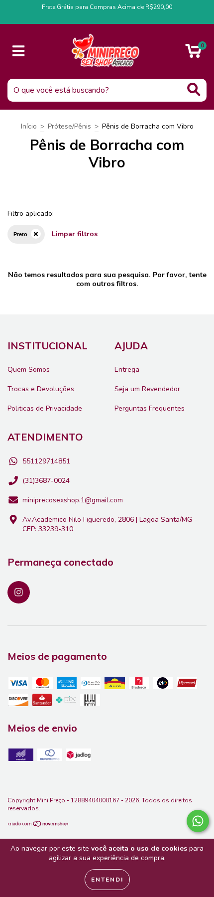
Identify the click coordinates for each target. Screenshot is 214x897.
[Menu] (18, 51)
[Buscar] (194, 89)
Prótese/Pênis (69, 126)
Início (29, 126)
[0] (193, 54)
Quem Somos (28, 369)
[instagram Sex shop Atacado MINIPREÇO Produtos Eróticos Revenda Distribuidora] (18, 592)
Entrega (126, 369)
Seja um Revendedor (147, 389)
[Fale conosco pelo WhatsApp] (198, 821)
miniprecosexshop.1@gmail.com (72, 500)
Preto (20, 234)
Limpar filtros (75, 234)
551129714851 (46, 461)
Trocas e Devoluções (40, 389)
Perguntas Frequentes (149, 408)
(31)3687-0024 (46, 480)
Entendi (107, 880)
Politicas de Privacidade (44, 408)
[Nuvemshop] (38, 825)
